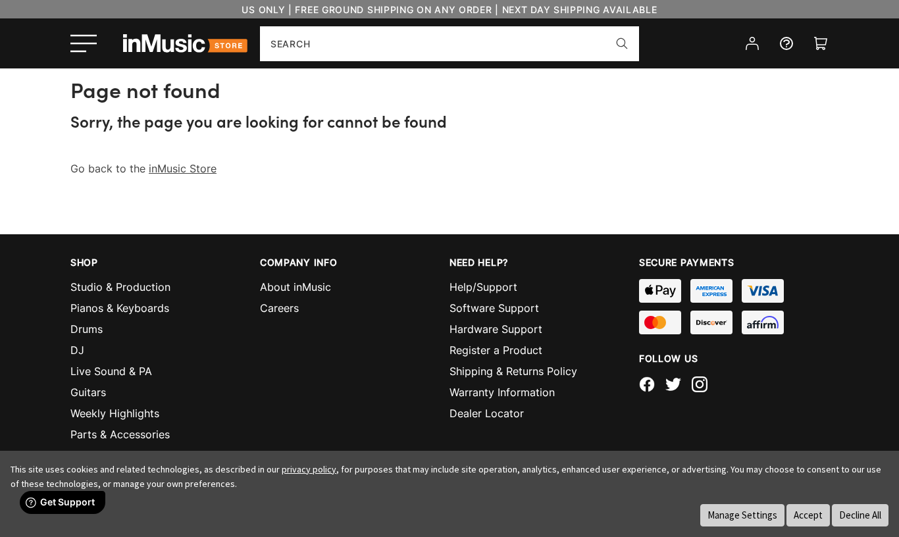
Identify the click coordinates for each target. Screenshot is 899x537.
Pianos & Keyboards (119, 308)
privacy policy (309, 469)
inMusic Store (183, 168)
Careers (279, 308)
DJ (77, 350)
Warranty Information (502, 392)
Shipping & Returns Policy (513, 371)
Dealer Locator (487, 413)
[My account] (752, 43)
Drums (86, 329)
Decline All (860, 515)
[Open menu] (83, 43)
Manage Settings (742, 515)
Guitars (88, 392)
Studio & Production (120, 287)
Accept (808, 515)
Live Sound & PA (111, 371)
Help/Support (483, 287)
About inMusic (295, 287)
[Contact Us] (786, 43)
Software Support (494, 308)
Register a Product (496, 350)
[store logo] (185, 43)
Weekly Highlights (114, 413)
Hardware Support (496, 329)
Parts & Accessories (120, 434)
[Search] (622, 43)
